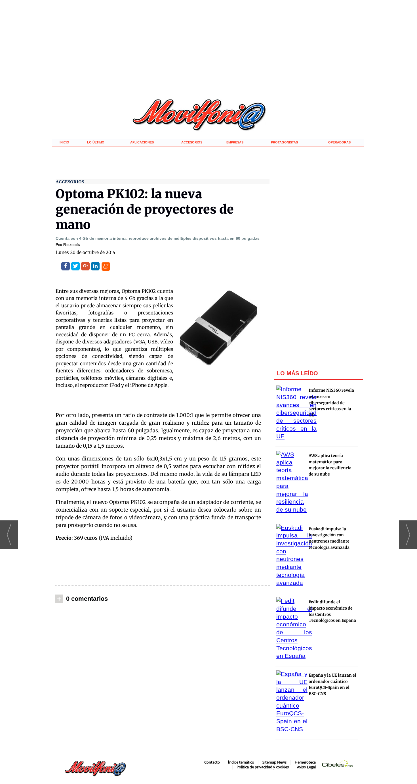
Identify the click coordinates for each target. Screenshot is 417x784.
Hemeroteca (305, 762)
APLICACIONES (142, 142)
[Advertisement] (162, 564)
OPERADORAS (339, 142)
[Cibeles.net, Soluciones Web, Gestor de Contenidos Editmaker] (337, 764)
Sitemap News (274, 762)
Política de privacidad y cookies (263, 767)
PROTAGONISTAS (284, 142)
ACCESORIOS (191, 142)
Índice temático (241, 762)
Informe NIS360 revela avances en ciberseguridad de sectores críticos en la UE (331, 403)
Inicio (64, 142)
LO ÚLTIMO (95, 142)
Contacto (212, 762)
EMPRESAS (234, 142)
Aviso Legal (306, 767)
